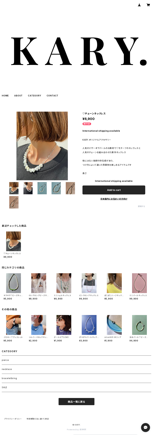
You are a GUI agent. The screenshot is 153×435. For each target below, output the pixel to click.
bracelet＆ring (9, 378)
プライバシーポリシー (13, 419)
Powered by (73, 429)
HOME (5, 95)
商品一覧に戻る (76, 401)
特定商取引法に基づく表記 (38, 419)
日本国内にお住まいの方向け (113, 199)
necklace (7, 369)
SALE (4, 387)
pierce (5, 360)
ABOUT (18, 95)
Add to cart (114, 189)
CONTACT (52, 95)
